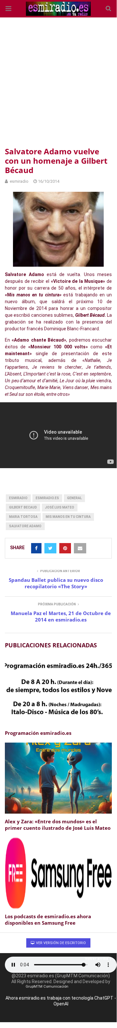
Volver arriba (96, 959)
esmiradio (18, 498)
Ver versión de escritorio (60, 943)
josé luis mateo (59, 507)
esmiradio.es (47, 498)
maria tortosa (23, 517)
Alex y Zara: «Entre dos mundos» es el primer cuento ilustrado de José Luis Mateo (58, 824)
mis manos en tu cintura (68, 517)
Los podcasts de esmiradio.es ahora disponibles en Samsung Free (48, 919)
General (74, 498)
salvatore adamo (25, 526)
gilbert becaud (23, 507)
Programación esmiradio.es (38, 733)
